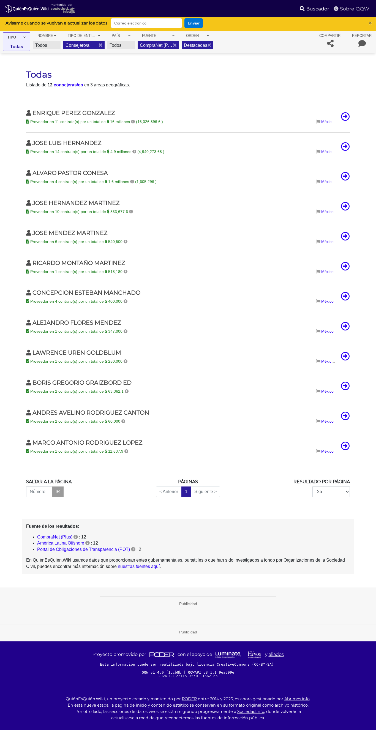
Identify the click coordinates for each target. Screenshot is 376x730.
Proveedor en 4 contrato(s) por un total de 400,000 (76, 301)
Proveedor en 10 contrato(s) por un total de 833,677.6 (79, 211)
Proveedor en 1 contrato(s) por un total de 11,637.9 (76, 451)
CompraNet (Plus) (54, 537)
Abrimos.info (297, 698)
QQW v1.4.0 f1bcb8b (163, 672)
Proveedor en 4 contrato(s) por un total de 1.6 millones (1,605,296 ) (93, 181)
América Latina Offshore (60, 543)
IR (58, 491)
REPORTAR (362, 36)
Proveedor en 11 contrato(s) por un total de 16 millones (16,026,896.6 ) (96, 121)
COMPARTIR (329, 36)
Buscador (317, 9)
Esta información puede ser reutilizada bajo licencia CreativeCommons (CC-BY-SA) (187, 664)
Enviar (194, 23)
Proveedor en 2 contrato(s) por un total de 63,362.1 (77, 391)
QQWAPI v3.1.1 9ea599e (211, 672)
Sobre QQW (354, 9)
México (327, 121)
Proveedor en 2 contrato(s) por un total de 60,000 (75, 421)
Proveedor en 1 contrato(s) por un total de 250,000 (76, 361)
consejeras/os (68, 85)
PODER (189, 698)
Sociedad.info (250, 711)
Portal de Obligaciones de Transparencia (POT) (83, 549)
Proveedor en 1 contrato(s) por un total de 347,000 (76, 331)
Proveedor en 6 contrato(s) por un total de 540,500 (76, 241)
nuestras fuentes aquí (139, 566)
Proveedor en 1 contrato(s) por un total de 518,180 (76, 271)
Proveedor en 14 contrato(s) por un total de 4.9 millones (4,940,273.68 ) (96, 151)
